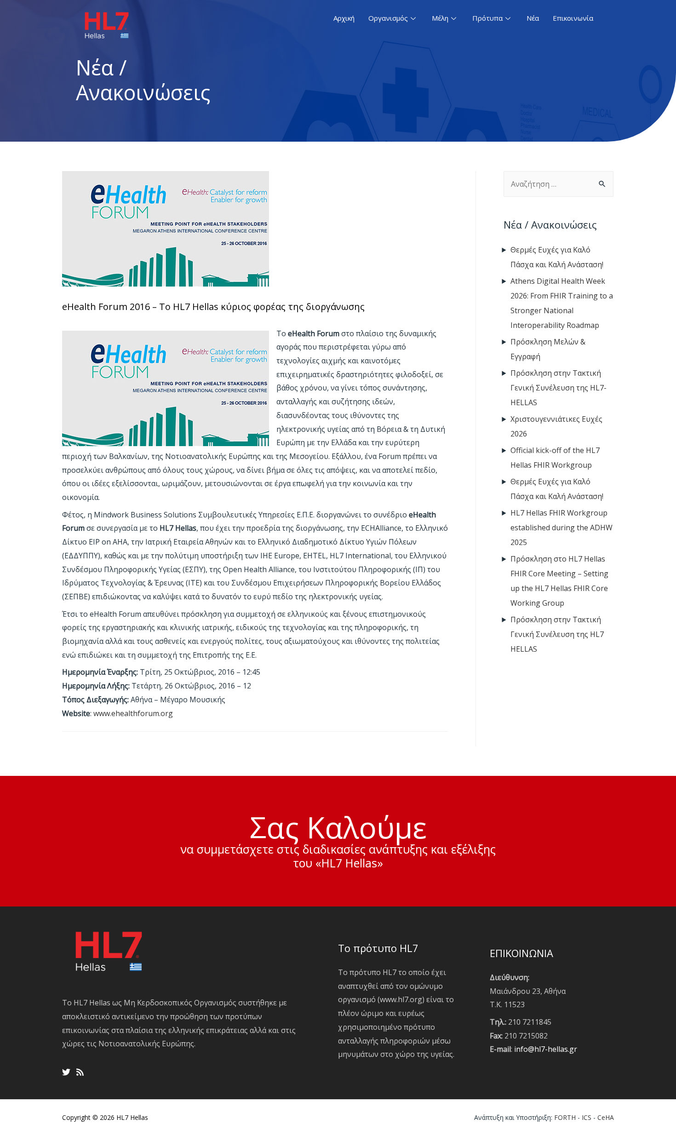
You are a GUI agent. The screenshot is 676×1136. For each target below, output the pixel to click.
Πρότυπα (487, 18)
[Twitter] (66, 1072)
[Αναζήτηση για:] (558, 184)
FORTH (565, 1117)
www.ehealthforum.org (133, 713)
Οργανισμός (388, 18)
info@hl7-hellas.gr (545, 1049)
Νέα (533, 18)
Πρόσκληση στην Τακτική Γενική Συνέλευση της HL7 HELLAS (557, 634)
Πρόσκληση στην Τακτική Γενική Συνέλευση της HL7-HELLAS (558, 387)
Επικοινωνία (573, 18)
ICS (586, 1117)
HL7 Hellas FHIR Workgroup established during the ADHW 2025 (561, 527)
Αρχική (344, 18)
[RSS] (80, 1072)
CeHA (605, 1117)
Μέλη (440, 18)
